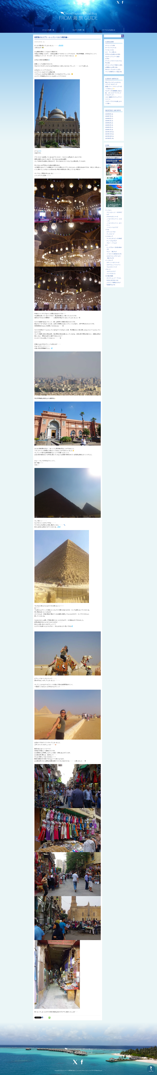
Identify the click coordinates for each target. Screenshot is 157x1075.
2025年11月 (108, 134)
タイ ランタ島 (109, 52)
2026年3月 (108, 125)
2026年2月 (108, 127)
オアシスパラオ (111, 232)
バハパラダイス (111, 273)
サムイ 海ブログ (112, 251)
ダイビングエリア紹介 (111, 65)
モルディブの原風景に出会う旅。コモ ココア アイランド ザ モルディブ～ (113, 93)
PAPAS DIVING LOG (112, 280)
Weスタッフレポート (111, 69)
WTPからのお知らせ (111, 54)
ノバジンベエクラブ (112, 227)
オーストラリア (109, 47)
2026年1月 (108, 129)
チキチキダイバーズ (112, 216)
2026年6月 (108, 118)
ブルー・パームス (112, 243)
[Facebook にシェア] (42, 1017)
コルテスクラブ (111, 271)
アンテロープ (110, 234)
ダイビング (108, 45)
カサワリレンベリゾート (114, 264)
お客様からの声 (109, 67)
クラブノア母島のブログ (114, 282)
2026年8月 (108, 114)
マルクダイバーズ (112, 267)
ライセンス (108, 50)
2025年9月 (108, 138)
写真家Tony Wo (111, 284)
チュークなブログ (112, 240)
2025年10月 (108, 136)
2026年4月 (108, 123)
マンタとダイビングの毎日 (114, 238)
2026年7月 (108, 116)
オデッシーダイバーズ (113, 262)
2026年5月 (108, 120)
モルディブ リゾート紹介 (112, 56)
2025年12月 (108, 131)
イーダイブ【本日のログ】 (114, 254)
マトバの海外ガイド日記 (112, 71)
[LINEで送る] (49, 1017)
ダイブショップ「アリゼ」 (114, 278)
